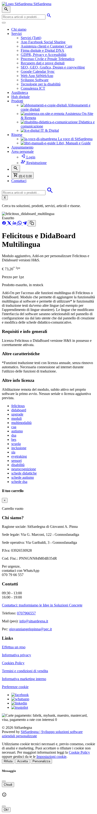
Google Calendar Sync (38, 71)
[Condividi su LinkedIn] (14, 224)
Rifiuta (8, 761)
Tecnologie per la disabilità (41, 84)
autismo (17, 431)
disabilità (17, 465)
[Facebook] (20, 695)
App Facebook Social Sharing (43, 42)
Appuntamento (22, 147)
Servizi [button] (16, 34)
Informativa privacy (16, 655)
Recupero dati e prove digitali (43, 63)
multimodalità (21, 423)
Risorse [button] (16, 135)
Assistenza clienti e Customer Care (46, 46)
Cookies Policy (13, 663)
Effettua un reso (13, 647)
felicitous (18, 406)
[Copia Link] (32, 223)
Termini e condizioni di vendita (25, 671)
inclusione (18, 448)
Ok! (6, 809)
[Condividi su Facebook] (4, 224)
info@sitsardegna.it (33, 621)
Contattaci (18, 181)
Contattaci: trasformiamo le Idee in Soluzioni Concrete (42, 605)
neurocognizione (23, 469)
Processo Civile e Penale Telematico (47, 59)
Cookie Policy (79, 752)
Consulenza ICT (33, 88)
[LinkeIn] (19, 703)
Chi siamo (18, 29)
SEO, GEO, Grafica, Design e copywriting (53, 67)
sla (13, 452)
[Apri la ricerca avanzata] (49, 17)
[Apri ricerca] (6, 9)
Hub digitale (20, 97)
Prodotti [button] (17, 101)
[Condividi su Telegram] (25, 224)
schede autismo (22, 477)
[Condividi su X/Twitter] (9, 224)
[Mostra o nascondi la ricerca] (15, 168)
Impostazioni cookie (51, 757)
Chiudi (8, 784)
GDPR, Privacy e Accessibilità (43, 55)
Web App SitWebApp (37, 76)
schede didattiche (24, 473)
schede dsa (19, 482)
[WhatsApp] (20, 699)
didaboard (18, 410)
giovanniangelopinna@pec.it (30, 629)
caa (13, 427)
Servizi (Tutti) (31, 38)
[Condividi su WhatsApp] (20, 224)
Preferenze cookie (15, 687)
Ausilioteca (19, 93)
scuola (16, 444)
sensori (16, 461)
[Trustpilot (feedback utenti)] (19, 707)
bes (13, 440)
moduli (16, 418)
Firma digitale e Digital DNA (42, 50)
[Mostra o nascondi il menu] (4, 22)
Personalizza (41, 761)
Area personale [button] (22, 151)
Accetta (22, 761)
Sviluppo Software (34, 80)
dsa (13, 435)
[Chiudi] (4, 781)
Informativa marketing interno (24, 679)
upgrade (17, 414)
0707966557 (26, 613)
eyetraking (19, 456)
